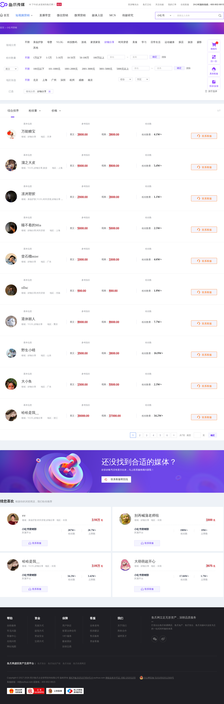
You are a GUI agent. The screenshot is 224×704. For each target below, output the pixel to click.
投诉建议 (94, 630)
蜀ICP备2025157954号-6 (81, 678)
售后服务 (94, 635)
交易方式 (39, 641)
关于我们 (122, 625)
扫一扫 (212, 62)
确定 (154, 57)
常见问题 (11, 630)
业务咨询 (94, 625)
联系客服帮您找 (119, 479)
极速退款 (66, 641)
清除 (164, 56)
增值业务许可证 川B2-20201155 (120, 678)
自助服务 (11, 625)
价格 (55, 110)
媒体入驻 (97, 15)
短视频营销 (23, 15)
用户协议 (66, 625)
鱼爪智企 (41, 663)
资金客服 (94, 641)
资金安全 (39, 635)
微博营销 (80, 15)
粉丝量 (33, 110)
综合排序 (13, 110)
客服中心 (11, 635)
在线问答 (11, 641)
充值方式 (39, 625)
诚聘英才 (122, 635)
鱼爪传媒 (67, 663)
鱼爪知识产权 (54, 663)
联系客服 (207, 136)
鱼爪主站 (147, 4)
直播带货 (45, 15)
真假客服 (214, 73)
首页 (6, 15)
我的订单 (172, 4)
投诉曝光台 (133, 4)
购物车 (214, 45)
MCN (112, 15)
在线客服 (185, 4)
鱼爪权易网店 (79, 663)
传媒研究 (127, 15)
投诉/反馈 (213, 85)
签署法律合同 (69, 630)
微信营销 (62, 15)
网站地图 (11, 646)
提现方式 (39, 630)
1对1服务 (67, 635)
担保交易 (66, 646)
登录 (59, 4)
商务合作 (122, 630)
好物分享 (36, 91)
